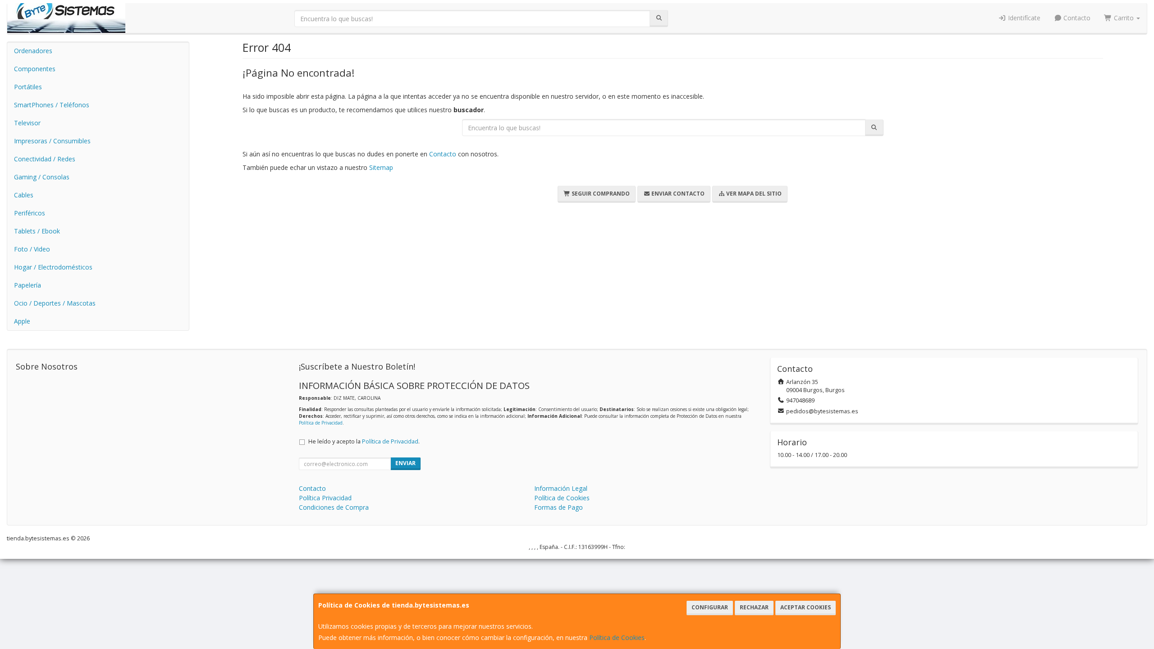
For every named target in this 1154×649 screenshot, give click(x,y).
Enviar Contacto (677, 193)
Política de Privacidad (321, 423)
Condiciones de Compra (334, 507)
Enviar (405, 463)
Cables (23, 195)
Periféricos (29, 213)
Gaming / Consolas (41, 177)
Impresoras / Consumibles (52, 141)
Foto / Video (32, 249)
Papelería (27, 285)
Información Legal (560, 488)
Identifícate (1023, 18)
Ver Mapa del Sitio (753, 193)
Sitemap (381, 167)
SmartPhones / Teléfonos (51, 105)
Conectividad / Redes (44, 159)
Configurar (709, 607)
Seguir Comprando (600, 193)
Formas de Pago (558, 507)
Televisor (27, 123)
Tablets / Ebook (37, 231)
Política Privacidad (325, 498)
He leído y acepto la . (364, 441)
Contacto (1076, 18)
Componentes (34, 68)
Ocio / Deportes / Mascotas (55, 303)
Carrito (1124, 18)
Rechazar (754, 607)
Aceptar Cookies (805, 607)
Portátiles (28, 86)
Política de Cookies (617, 637)
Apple (22, 321)
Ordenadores (33, 50)
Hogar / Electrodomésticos (53, 267)
